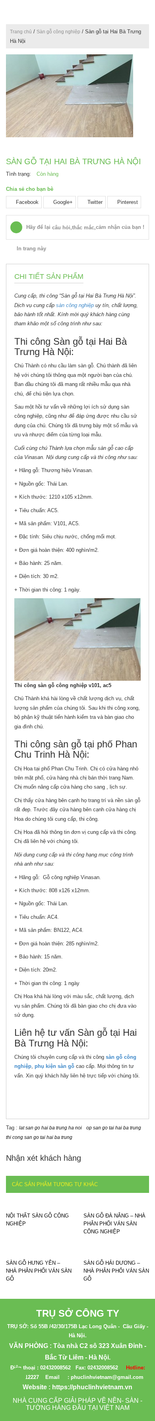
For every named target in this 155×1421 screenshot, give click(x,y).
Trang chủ (21, 32)
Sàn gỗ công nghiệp (58, 32)
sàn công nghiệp (75, 305)
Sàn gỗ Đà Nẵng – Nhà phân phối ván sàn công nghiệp (114, 1224)
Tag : (12, 1128)
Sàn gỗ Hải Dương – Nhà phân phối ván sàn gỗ (116, 1271)
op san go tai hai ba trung (113, 1128)
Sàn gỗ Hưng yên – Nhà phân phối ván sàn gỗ (39, 1271)
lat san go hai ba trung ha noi (50, 1128)
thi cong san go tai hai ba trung (39, 1137)
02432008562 (55, 1368)
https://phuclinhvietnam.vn (92, 1387)
